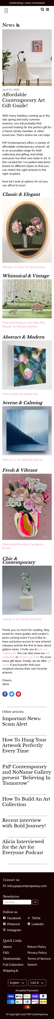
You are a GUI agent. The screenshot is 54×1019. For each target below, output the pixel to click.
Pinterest (13, 924)
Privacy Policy (37, 953)
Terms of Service (39, 958)
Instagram (14, 930)
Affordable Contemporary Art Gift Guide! (23, 100)
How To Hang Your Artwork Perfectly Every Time (24, 745)
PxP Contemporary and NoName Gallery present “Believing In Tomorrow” (26, 775)
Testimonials (12, 958)
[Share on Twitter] (11, 694)
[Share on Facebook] (5, 694)
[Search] (42, 10)
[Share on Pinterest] (18, 694)
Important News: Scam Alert (21, 721)
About (7, 947)
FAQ (6, 953)
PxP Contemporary (37, 1014)
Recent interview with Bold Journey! (24, 823)
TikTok (36, 918)
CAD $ (35, 982)
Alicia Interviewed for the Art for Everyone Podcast (23, 847)
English (14, 982)
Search (32, 964)
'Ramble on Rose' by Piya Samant (23, 267)
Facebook (14, 918)
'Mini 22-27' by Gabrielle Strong (22, 459)
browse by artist (29, 657)
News (9, 25)
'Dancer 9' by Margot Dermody (22, 619)
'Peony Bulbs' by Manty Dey (20, 394)
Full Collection (13, 964)
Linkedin (38, 924)
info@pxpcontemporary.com (27, 886)
